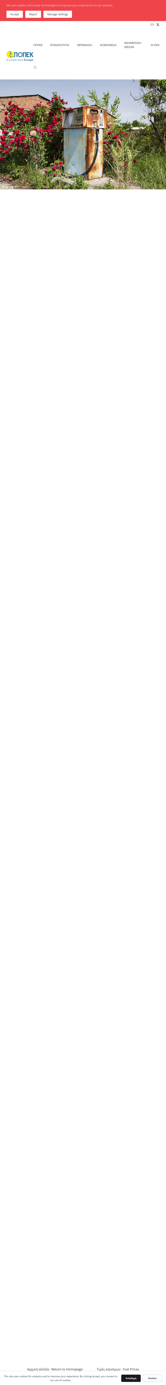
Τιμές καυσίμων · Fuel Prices (118, 1369)
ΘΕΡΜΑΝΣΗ (84, 45)
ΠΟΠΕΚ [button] (37, 45)
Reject (33, 14)
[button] (35, 67)
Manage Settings (57, 14)
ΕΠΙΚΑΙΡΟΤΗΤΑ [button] (59, 45)
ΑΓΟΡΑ (155, 45)
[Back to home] (19, 56)
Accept (14, 14)
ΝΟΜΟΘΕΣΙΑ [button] (108, 45)
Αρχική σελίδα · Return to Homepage (55, 1369)
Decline (152, 1378)
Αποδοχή (131, 1378)
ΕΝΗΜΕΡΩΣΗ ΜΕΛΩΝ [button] (132, 45)
